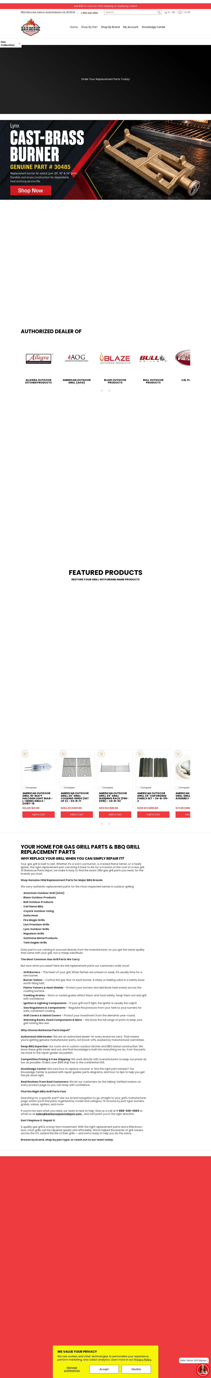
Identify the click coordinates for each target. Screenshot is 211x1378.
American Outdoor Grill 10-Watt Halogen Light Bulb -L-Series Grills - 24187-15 (37, 798)
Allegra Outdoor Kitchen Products (38, 381)
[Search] (159, 12)
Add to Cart (38, 814)
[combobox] (130, 12)
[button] (11, 43)
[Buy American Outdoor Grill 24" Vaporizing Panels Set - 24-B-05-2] (153, 767)
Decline (136, 1369)
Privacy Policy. (143, 1359)
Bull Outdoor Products (153, 381)
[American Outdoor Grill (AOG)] (77, 358)
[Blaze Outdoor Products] (115, 358)
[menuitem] (169, 12)
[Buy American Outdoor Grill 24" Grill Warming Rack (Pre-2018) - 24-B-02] (115, 767)
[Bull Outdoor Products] (153, 358)
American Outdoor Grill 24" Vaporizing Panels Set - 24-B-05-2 (152, 797)
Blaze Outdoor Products (115, 381)
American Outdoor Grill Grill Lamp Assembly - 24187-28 (190, 795)
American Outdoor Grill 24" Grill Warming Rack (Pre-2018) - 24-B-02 (114, 797)
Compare (31, 787)
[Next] (109, 196)
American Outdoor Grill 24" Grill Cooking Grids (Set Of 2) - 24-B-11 (75, 797)
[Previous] (102, 196)
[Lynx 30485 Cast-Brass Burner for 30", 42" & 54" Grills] (105, 160)
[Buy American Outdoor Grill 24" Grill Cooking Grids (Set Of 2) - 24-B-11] (77, 767)
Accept (104, 1369)
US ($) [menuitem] (187, 12)
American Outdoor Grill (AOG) (77, 381)
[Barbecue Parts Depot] (31, 27)
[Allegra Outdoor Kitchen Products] (38, 358)
